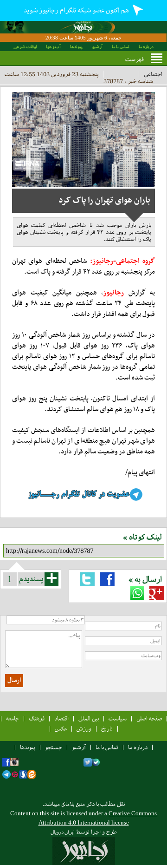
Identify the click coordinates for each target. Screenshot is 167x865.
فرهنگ (37, 718)
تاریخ (107, 728)
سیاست (118, 718)
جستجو (53, 747)
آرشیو (97, 46)
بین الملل (88, 718)
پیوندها (76, 46)
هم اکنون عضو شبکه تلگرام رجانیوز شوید (77, 10)
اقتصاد (61, 718)
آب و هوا (53, 46)
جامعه (12, 718)
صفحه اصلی (149, 718)
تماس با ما (120, 46)
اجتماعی (153, 74)
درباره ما (146, 46)
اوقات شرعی (25, 46)
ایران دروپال (63, 832)
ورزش (84, 728)
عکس (61, 728)
